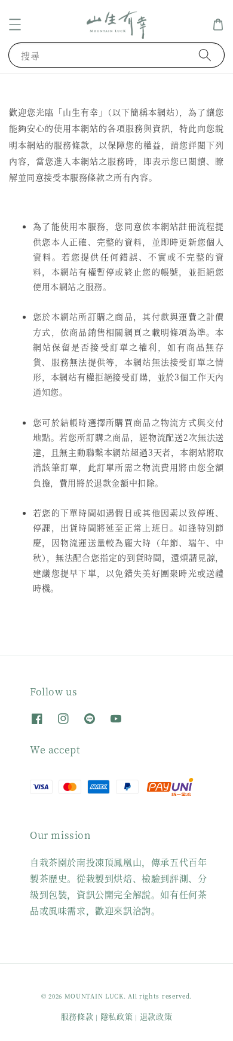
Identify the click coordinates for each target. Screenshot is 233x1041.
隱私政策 (116, 1016)
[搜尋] (205, 54)
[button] (15, 24)
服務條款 (77, 1016)
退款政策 (156, 1016)
